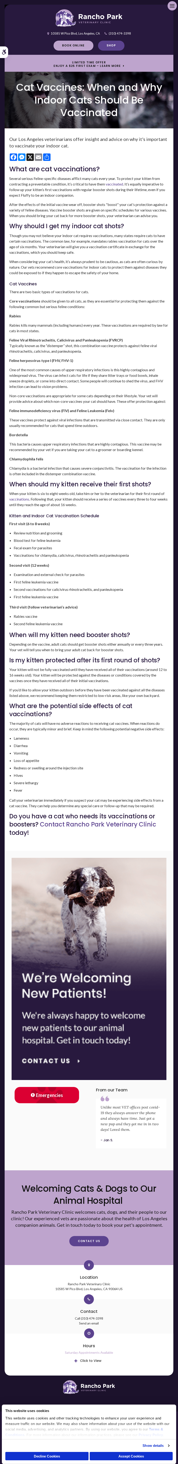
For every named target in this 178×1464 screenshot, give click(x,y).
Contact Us (89, 1241)
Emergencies (49, 1095)
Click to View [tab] (91, 1360)
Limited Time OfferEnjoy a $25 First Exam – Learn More (87, 64)
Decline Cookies (47, 1456)
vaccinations (19, 499)
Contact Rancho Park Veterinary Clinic (98, 824)
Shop (111, 45)
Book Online (73, 45)
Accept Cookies (131, 1456)
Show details (153, 1446)
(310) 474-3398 (120, 33)
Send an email (89, 1323)
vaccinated (114, 184)
